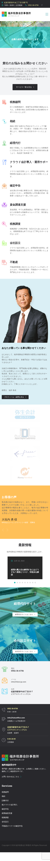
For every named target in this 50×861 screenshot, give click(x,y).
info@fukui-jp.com (18, 682)
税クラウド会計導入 (9, 805)
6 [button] (27, 582)
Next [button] (7, 529)
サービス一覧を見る (24, 87)
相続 (3, 796)
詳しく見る (18, 576)
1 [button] (14, 582)
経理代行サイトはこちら (24, 614)
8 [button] (32, 582)
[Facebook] (41, 5)
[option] (25, 514)
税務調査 (5, 817)
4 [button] (22, 582)
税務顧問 (5, 792)
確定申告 (5, 809)
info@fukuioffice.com (16, 718)
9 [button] (35, 582)
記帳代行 (5, 800)
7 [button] (30, 582)
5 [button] (25, 582)
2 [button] (17, 582)
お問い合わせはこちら (10, 777)
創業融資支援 (7, 813)
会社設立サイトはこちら (24, 651)
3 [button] (20, 582)
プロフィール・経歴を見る (14, 397)
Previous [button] (3, 529)
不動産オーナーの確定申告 (12, 826)
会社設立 (5, 822)
